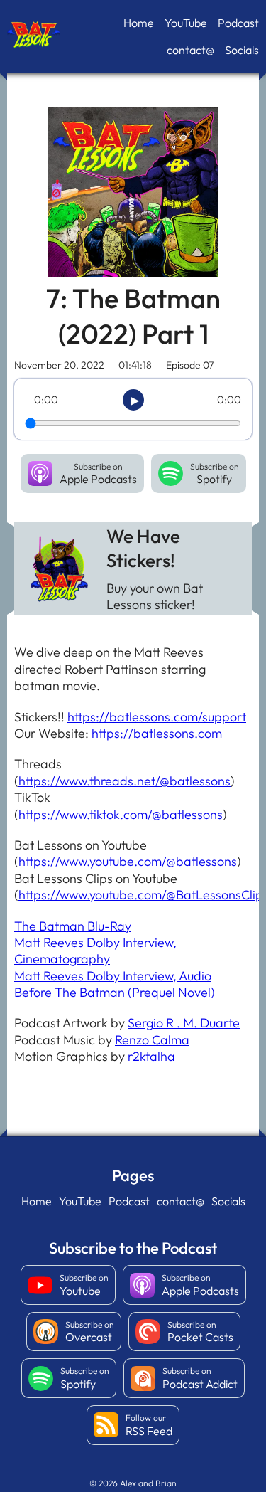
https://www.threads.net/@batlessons (124, 781)
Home (138, 23)
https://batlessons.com (157, 733)
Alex (128, 1483)
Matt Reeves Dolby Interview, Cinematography (95, 950)
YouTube (186, 23)
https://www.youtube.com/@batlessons (127, 861)
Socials (242, 50)
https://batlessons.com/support (156, 717)
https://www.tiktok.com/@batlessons (120, 814)
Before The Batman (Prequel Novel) (114, 992)
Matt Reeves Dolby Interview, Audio (112, 976)
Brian (166, 1483)
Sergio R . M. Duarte (184, 1023)
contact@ (190, 50)
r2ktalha (151, 1056)
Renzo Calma (152, 1040)
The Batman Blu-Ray (72, 926)
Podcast (238, 23)
